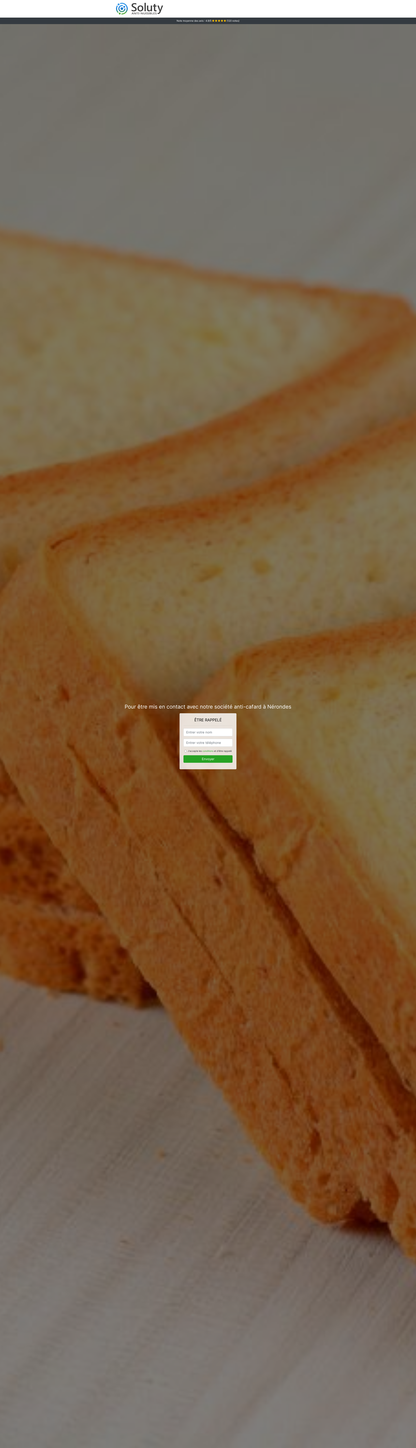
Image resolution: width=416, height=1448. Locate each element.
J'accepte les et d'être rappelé (210, 751)
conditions (207, 751)
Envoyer (208, 759)
